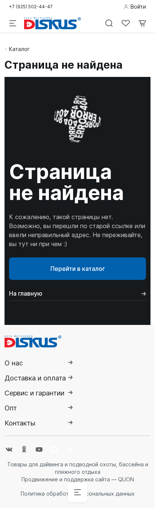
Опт (11, 408)
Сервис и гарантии (34, 393)
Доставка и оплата (35, 378)
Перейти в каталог (77, 268)
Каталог (19, 49)
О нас (14, 363)
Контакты (20, 423)
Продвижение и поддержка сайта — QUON (77, 479)
